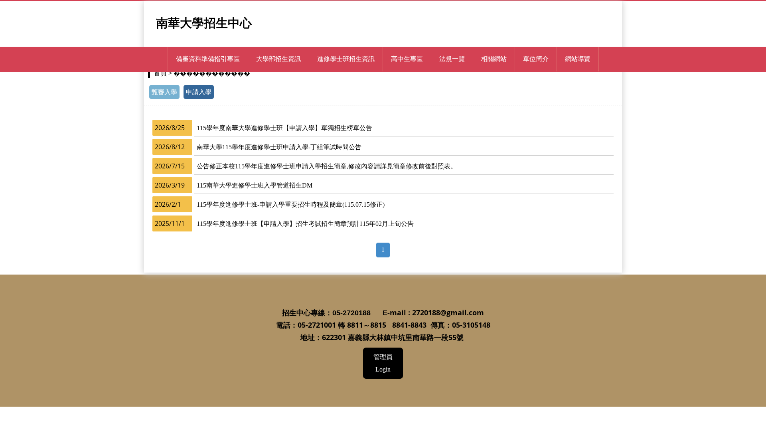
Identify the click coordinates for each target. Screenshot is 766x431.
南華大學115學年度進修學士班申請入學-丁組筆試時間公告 (279, 147)
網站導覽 (577, 58)
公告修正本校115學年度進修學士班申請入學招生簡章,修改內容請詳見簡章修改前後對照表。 (327, 166)
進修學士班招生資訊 (346, 58)
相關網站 (494, 58)
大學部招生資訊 (278, 58)
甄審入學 (164, 92)
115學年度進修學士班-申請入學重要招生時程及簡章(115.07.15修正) (291, 204)
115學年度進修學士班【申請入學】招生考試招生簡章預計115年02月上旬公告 (305, 223)
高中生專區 (407, 58)
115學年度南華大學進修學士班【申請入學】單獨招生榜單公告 (284, 128)
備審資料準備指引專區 (208, 58)
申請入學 (198, 92)
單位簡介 (536, 58)
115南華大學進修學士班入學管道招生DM (254, 185)
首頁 (160, 73)
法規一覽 (452, 58)
